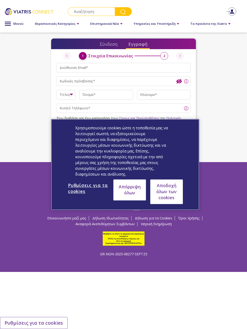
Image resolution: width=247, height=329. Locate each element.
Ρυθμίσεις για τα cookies (34, 323)
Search (123, 11)
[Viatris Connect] (29, 11)
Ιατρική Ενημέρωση (156, 224)
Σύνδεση (108, 44)
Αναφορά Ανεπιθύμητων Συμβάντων (105, 224)
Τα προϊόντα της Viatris (208, 23)
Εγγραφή (137, 44)
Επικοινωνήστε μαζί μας (66, 218)
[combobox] (65, 94)
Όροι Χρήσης (189, 218)
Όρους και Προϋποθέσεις (139, 118)
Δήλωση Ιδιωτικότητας (110, 218)
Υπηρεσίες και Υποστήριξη (155, 23)
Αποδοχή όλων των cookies (166, 191)
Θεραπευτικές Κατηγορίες (55, 23)
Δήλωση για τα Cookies (153, 218)
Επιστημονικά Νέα (104, 23)
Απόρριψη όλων (130, 190)
